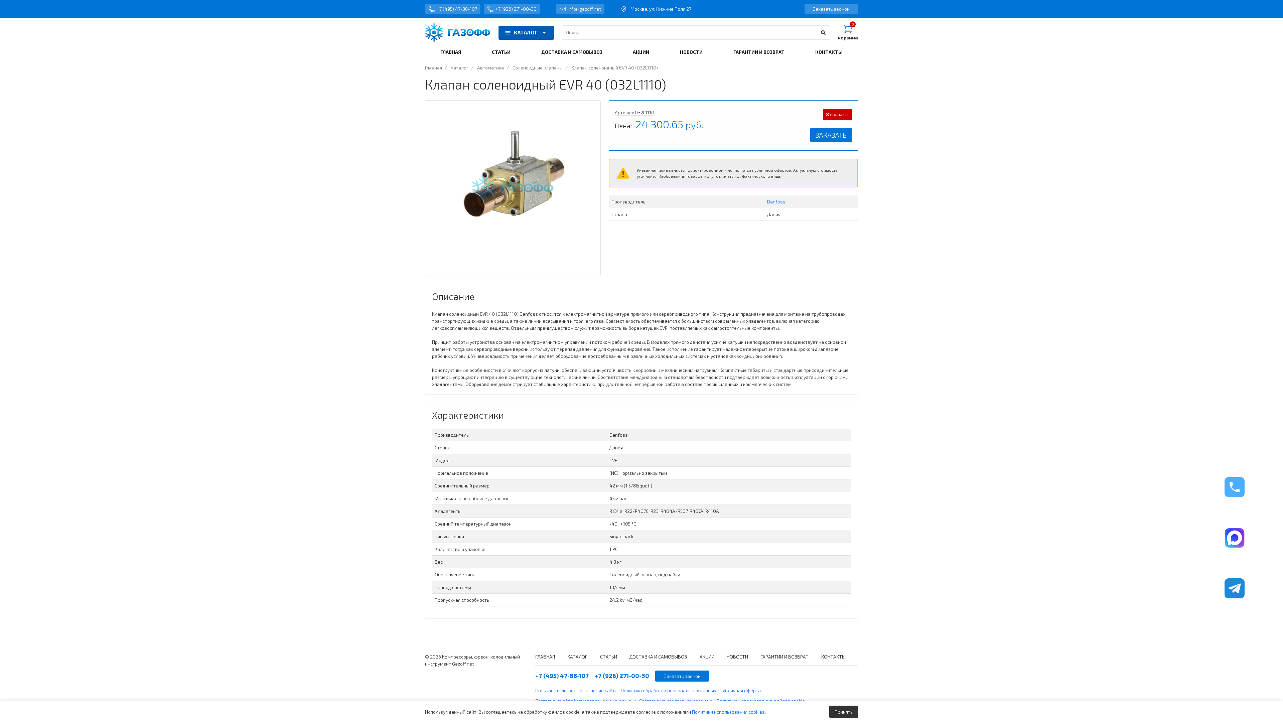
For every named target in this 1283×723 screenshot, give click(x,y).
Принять (844, 712)
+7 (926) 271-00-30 (516, 9)
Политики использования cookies (728, 712)
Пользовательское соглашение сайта (576, 690)
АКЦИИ (641, 52)
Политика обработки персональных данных (668, 690)
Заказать (831, 135)
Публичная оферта (740, 690)
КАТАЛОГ (526, 32)
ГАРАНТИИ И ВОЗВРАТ (759, 52)
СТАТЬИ (501, 52)
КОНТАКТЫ (829, 52)
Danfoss (776, 201)
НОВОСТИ (691, 52)
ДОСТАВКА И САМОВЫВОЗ (571, 52)
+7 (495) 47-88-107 (457, 9)
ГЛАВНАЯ (450, 52)
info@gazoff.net (584, 9)
